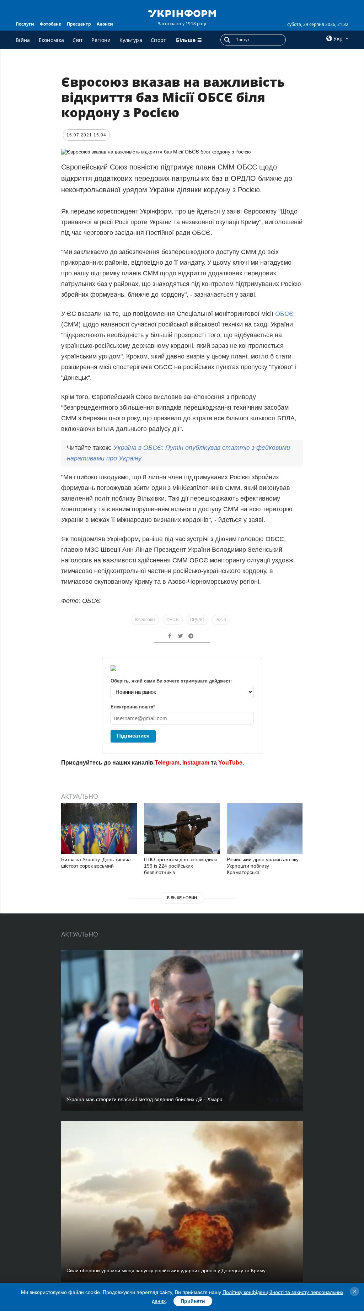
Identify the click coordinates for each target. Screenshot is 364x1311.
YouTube (230, 763)
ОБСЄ (284, 313)
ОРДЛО (197, 619)
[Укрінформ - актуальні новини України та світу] (181, 13)
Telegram (167, 763)
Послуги (25, 24)
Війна (23, 40)
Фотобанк (50, 24)
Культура (130, 40)
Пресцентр (79, 24)
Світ (78, 40)
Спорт (158, 40)
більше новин (182, 898)
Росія (220, 619)
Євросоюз (145, 619)
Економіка (51, 40)
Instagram (195, 763)
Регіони (101, 40)
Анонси (105, 24)
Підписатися (133, 736)
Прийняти (193, 1301)
